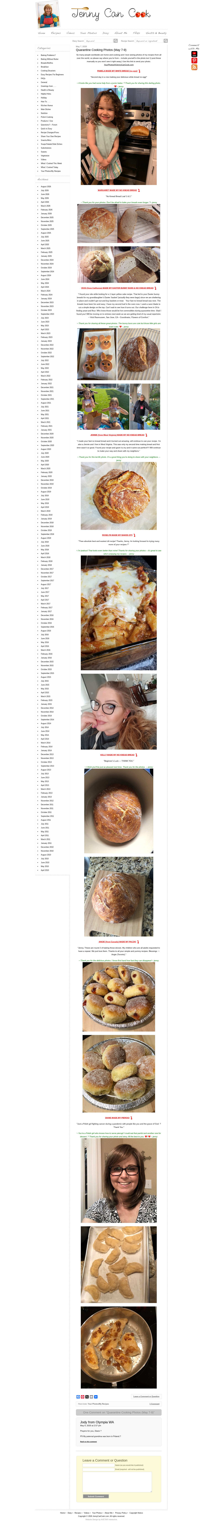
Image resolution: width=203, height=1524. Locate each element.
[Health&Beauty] (156, 33)
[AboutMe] (120, 33)
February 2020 (46, 472)
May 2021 (45, 414)
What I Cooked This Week (51, 163)
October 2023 (46, 310)
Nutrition (44, 113)
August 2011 (46, 820)
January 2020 (46, 476)
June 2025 (45, 241)
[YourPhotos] (88, 33)
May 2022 (45, 368)
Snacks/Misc (46, 140)
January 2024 (46, 299)
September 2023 (47, 314)
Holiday (44, 98)
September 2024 (47, 272)
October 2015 (46, 669)
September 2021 (47, 399)
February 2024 (46, 295)
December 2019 (47, 480)
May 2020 (45, 461)
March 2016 (45, 650)
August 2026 (46, 187)
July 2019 (45, 496)
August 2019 (46, 492)
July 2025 (45, 237)
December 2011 (47, 805)
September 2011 (47, 816)
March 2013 (45, 789)
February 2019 (46, 515)
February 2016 (46, 654)
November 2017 (47, 573)
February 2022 (46, 380)
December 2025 (47, 217)
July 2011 (44, 824)
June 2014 (45, 731)
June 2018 (45, 546)
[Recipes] (56, 33)
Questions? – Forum (49, 125)
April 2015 (45, 693)
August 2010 (46, 855)
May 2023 (45, 326)
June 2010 (45, 862)
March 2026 (45, 206)
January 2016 (46, 658)
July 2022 (45, 360)
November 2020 (47, 438)
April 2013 (45, 785)
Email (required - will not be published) (129, 1469)
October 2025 (46, 225)
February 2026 (46, 210)
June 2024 (45, 279)
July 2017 (45, 588)
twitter (194, 67)
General (44, 82)
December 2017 (47, 569)
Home (62, 1513)
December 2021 (47, 387)
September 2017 (47, 581)
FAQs (43, 78)
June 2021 (45, 411)
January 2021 (46, 430)
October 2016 (46, 623)
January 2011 (46, 843)
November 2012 (47, 801)
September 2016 (47, 627)
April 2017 (45, 600)
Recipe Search (127, 41)
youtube (194, 54)
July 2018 (45, 542)
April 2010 (45, 870)
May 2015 (45, 689)
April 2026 (45, 202)
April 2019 (45, 507)
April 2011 (45, 835)
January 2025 (46, 256)
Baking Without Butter (49, 59)
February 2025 (46, 252)
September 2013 (47, 766)
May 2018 (45, 550)
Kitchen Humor (47, 105)
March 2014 (45, 743)
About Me (108, 1513)
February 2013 (46, 793)
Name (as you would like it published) (129, 1465)
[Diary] (106, 33)
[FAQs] (136, 33)
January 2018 (46, 565)
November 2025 (47, 221)
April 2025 (45, 244)
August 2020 (46, 449)
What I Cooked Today (49, 167)
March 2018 (45, 557)
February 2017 (46, 608)
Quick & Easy (46, 129)
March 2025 (45, 248)
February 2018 (46, 561)
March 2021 (45, 422)
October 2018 (46, 530)
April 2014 (45, 739)
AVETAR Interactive (109, 1519)
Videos (43, 159)
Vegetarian (45, 156)
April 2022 (45, 372)
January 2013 (46, 797)
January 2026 (46, 214)
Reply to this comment (88, 1441)
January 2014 (46, 750)
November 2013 (47, 758)
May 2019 (45, 503)
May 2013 (45, 781)
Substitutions (46, 148)
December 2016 (47, 615)
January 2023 (46, 341)
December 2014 (47, 708)
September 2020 (47, 445)
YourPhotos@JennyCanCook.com (119, 65)
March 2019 (45, 511)
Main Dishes (46, 109)
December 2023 (47, 302)
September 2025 (47, 229)
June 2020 (45, 457)
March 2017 (45, 604)
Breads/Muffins (47, 63)
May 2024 (45, 283)
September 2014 (47, 720)
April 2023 (45, 329)
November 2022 (47, 349)
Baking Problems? (48, 55)
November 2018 (47, 526)
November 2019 (47, 484)
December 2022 (47, 345)
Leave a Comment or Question (146, 1396)
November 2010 (47, 851)
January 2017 (46, 611)
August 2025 (46, 233)
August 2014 (46, 723)
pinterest (194, 61)
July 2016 (45, 635)
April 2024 (45, 287)
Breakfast (45, 67)
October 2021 (46, 395)
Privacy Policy (121, 1513)
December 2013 (47, 754)
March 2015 (45, 696)
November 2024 (47, 264)
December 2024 (47, 260)
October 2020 (46, 441)
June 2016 (45, 638)
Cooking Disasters (48, 71)
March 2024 (45, 291)
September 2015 (47, 673)
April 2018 (45, 553)
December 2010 (47, 847)
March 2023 (45, 333)
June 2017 (45, 592)
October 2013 (46, 762)
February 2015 (46, 700)
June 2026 (45, 194)
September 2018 (47, 534)
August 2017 (46, 584)
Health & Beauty (47, 90)
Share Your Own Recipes (51, 136)
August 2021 (46, 403)
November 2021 (47, 391)
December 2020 (47, 434)
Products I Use (47, 121)
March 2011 (45, 839)
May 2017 (45, 596)
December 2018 (47, 523)
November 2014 (47, 712)
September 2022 (47, 356)
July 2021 (45, 407)
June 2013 (45, 777)
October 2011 (46, 812)
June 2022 (45, 364)
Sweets (44, 152)
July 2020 (45, 453)
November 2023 (47, 306)
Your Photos (97, 1513)
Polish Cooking (47, 117)
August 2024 (46, 275)
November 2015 (47, 665)
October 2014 (46, 716)
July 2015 (45, 681)
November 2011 (47, 808)
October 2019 (46, 488)
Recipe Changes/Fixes (50, 132)
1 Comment (154, 1404)
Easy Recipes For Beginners (52, 75)
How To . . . (45, 102)
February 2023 (46, 337)
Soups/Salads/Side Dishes (51, 144)
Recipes (78, 1513)
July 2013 (45, 774)
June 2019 (45, 499)
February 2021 (46, 426)
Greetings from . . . (48, 86)
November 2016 (47, 619)
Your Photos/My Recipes (98, 1404)
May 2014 (45, 735)
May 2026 (45, 198)
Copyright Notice (136, 1513)
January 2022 (46, 384)
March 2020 (45, 468)
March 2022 (45, 376)
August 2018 (46, 538)
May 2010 (45, 866)
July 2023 (45, 318)
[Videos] (71, 33)
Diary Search (78, 41)
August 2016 (46, 631)
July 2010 (45, 859)
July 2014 (45, 727)
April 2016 (45, 646)
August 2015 (46, 677)
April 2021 (45, 418)
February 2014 (46, 747)
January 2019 (46, 519)
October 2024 (46, 268)
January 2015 (46, 704)
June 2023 (45, 322)
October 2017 (46, 577)
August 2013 (46, 770)
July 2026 (45, 190)
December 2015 (47, 662)
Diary (70, 1513)
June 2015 (45, 685)
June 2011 (45, 828)
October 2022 (46, 353)
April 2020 (45, 465)
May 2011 (45, 832)
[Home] (41, 33)
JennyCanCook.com (101, 1516)
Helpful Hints (46, 94)
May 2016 (45, 642)
